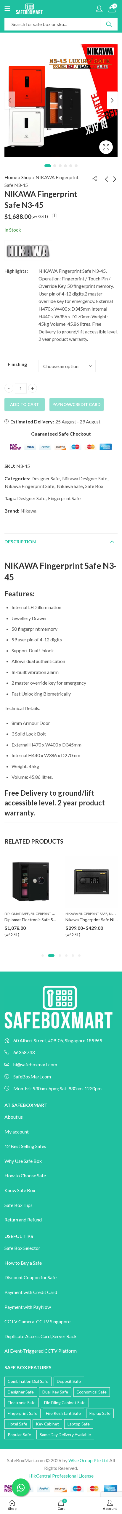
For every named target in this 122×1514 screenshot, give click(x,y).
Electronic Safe (22, 1402)
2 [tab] (54, 165)
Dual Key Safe (55, 1391)
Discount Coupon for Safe (30, 1277)
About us (13, 1117)
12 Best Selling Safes (25, 1146)
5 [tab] (70, 165)
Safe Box (94, 486)
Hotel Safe (17, 1423)
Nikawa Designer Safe (84, 478)
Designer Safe (45, 478)
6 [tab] (76, 165)
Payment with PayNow (27, 1307)
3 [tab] (60, 165)
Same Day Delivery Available (65, 1434)
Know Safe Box (19, 1190)
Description (20, 541)
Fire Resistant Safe (63, 1413)
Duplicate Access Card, (28, 1336)
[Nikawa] (28, 250)
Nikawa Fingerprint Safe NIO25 (76, 919)
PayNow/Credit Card (76, 404)
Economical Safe (92, 1391)
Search (109, 24)
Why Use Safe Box (23, 1161)
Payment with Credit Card (30, 1292)
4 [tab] (65, 165)
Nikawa (28, 510)
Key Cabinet (47, 1423)
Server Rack (64, 1336)
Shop (26, 177)
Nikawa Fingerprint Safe (29, 486)
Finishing (17, 364)
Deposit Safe (69, 1381)
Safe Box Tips (18, 1205)
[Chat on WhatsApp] (21, 1487)
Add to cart (24, 404)
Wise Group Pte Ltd (88, 1460)
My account (16, 1131)
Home (10, 177)
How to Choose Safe (25, 1175)
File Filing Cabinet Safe (65, 1402)
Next (112, 100)
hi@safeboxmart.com (35, 1064)
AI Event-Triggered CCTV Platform (40, 1351)
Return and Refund (23, 1219)
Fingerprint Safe (64, 498)
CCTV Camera (19, 1321)
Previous (9, 100)
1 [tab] (47, 165)
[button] (42, 955)
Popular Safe (19, 1434)
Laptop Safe (79, 1423)
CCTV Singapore (53, 1321)
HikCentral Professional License (61, 1475)
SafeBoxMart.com (32, 1076)
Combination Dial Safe (28, 1381)
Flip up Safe (99, 1413)
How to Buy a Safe (23, 1263)
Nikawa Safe (70, 486)
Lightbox (106, 147)
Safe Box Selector (22, 1248)
